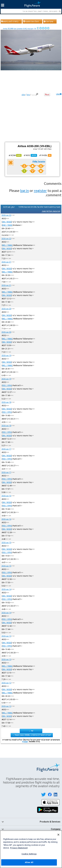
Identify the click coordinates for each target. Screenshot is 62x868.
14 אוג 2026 (6, 589)
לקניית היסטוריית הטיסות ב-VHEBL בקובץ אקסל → (32, 735)
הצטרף (25, 742)
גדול (28, 95)
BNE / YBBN (7, 225)
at (15, 155)
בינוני (33, 95)
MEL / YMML (7, 245)
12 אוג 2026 (6, 683)
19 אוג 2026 (6, 356)
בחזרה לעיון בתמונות (10, 21)
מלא (23, 95)
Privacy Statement (19, 848)
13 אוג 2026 (6, 636)
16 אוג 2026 (6, 496)
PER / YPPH (7, 386)
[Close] (58, 834)
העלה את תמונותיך (31, 21)
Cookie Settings (29, 854)
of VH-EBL (45, 155)
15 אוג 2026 (6, 543)
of (30, 155)
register (40, 190)
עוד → (31, 731)
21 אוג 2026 (6, 262)
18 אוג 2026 (6, 402)
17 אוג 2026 (6, 449)
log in (24, 190)
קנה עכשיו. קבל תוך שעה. (51, 211)
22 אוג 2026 (6, 215)
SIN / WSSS (6, 222)
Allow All (29, 862)
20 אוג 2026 (6, 309)
